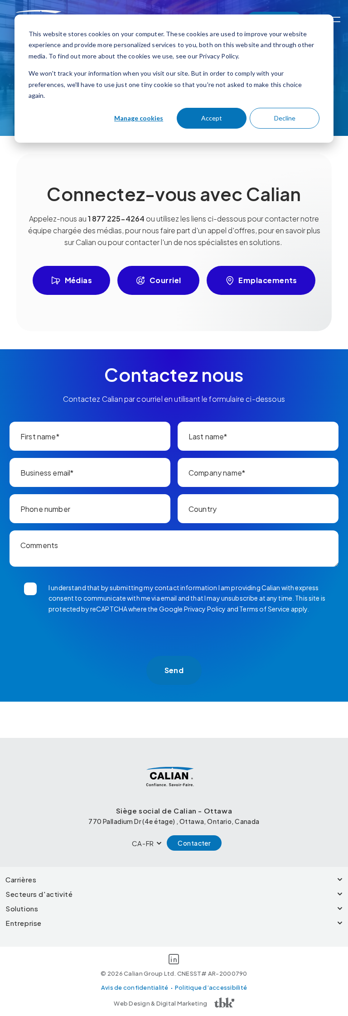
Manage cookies (138, 118)
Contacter (194, 843)
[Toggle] (335, 19)
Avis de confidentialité (135, 987)
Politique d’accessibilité (211, 987)
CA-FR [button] (143, 843)
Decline (284, 118)
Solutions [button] (21, 908)
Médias (78, 280)
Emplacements (267, 280)
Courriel (165, 280)
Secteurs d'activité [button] (38, 894)
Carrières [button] (20, 879)
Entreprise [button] (23, 923)
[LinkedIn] (174, 961)
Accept (211, 118)
